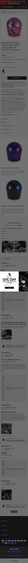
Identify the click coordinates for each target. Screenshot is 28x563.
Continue (9, 287)
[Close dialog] (27, 272)
